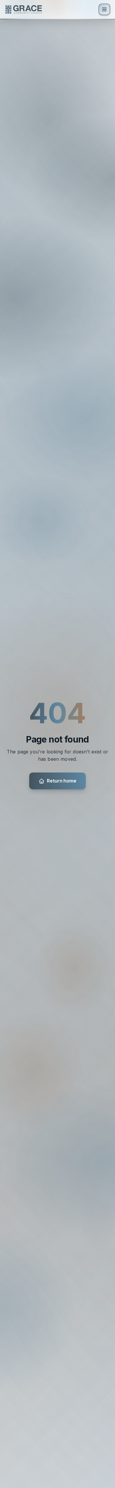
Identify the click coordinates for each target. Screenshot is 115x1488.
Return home (61, 781)
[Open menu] (104, 9)
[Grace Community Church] (23, 9)
